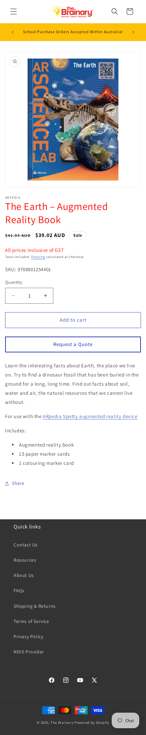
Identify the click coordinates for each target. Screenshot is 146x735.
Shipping (38, 257)
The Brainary (62, 722)
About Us (24, 575)
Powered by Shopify (91, 722)
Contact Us (26, 545)
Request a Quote (73, 344)
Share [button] (18, 483)
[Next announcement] (133, 32)
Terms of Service (31, 621)
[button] (13, 11)
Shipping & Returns (35, 606)
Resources (25, 560)
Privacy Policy (28, 636)
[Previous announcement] (12, 32)
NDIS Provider (29, 652)
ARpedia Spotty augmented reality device (90, 416)
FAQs (19, 590)
